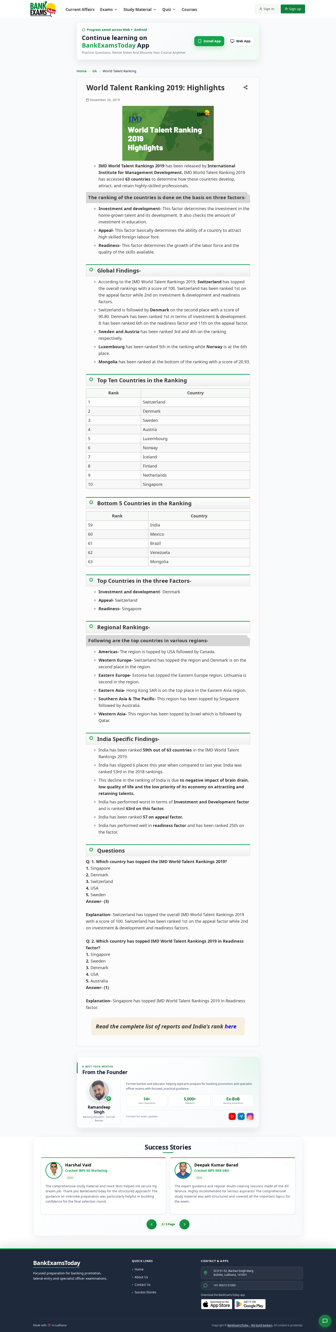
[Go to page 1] (152, 1224)
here (230, 1026)
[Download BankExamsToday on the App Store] (216, 1304)
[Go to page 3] (184, 1224)
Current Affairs (80, 9)
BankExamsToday (56, 1263)
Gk (94, 71)
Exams (106, 9)
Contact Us (142, 1285)
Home (82, 71)
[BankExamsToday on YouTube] (232, 1116)
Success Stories (145, 1292)
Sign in (269, 9)
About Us (141, 1277)
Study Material (137, 9)
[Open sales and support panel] (325, 1321)
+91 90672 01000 (224, 1285)
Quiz (166, 9)
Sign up (295, 9)
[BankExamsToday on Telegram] (241, 1116)
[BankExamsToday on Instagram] (250, 1116)
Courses (189, 9)
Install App (212, 41)
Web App (243, 41)
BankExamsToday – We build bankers (249, 1325)
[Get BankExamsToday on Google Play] (250, 1304)
